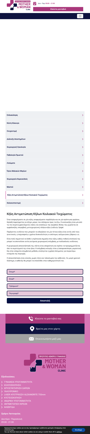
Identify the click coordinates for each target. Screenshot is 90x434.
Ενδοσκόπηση (12, 115)
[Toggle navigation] (80, 16)
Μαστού (10, 187)
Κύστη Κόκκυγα (13, 123)
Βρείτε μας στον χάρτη (48, 328)
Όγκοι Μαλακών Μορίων (16, 171)
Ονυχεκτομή (12, 131)
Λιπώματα (11, 163)
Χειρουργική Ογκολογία (16, 147)
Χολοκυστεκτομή (14, 203)
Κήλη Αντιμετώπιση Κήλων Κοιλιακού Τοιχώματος (27, 195)
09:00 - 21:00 (7, 422)
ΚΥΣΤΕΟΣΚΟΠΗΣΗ (13, 397)
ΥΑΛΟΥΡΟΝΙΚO (11, 391)
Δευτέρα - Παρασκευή (11, 419)
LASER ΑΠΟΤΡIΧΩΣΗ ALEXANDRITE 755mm (25, 394)
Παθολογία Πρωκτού (15, 155)
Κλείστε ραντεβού (58, 9)
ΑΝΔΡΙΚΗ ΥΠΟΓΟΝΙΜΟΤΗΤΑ (17, 401)
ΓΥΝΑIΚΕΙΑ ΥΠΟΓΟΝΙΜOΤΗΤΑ (18, 382)
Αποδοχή (78, 430)
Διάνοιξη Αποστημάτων (16, 139)
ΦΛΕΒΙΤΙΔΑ (9, 407)
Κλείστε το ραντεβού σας (48, 318)
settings (59, 432)
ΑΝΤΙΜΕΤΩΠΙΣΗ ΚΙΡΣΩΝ (15, 404)
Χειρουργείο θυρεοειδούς (17, 179)
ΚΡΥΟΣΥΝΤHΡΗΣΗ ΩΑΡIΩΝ (17, 388)
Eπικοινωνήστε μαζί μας (48, 338)
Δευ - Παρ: (46, 3)
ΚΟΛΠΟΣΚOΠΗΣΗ (12, 385)
